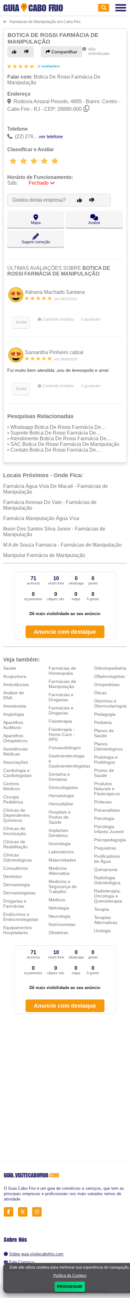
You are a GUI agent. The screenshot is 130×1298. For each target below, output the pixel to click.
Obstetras (58, 932)
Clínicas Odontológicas (17, 857)
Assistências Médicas (15, 751)
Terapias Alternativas (105, 920)
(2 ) (48, 66)
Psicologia (104, 818)
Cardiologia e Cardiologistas (17, 773)
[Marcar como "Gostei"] (15, 52)
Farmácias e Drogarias (61, 697)
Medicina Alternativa (59, 871)
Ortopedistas (107, 684)
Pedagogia (104, 714)
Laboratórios (61, 851)
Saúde (9, 668)
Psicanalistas (107, 810)
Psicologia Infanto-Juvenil (108, 829)
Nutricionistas (62, 924)
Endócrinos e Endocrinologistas (20, 917)
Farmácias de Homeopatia (62, 671)
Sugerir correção (35, 242)
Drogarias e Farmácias (15, 903)
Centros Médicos (11, 786)
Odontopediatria (110, 668)
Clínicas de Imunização (14, 831)
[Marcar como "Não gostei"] (27, 52)
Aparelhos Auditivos (13, 725)
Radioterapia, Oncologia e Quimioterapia (108, 896)
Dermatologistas (19, 892)
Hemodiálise (61, 803)
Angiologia (13, 714)
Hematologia (61, 795)
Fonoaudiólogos (65, 747)
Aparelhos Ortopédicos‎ (15, 738)
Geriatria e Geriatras (59, 777)
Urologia (102, 930)
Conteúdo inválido (57, 319)
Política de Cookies (69, 1275)
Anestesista (14, 705)
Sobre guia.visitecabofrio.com (36, 1254)
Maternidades (62, 859)
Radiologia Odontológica (107, 880)
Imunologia (60, 843)
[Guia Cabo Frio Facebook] (10, 1211)
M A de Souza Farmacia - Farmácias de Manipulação (62, 545)
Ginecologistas (63, 787)
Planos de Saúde (104, 733)
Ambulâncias (16, 684)
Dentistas (12, 876)
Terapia (101, 909)
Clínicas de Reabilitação (15, 844)
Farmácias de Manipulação (62, 684)
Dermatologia (16, 884)
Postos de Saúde (104, 773)
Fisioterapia (60, 721)
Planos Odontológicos (108, 746)
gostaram (90, 319)
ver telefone (51, 136)
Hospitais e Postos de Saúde (60, 817)
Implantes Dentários (58, 833)
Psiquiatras (105, 848)
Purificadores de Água (107, 859)
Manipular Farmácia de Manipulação (44, 555)
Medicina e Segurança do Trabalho (63, 886)
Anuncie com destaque (65, 632)
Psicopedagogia (110, 839)
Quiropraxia (105, 869)
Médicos (57, 899)
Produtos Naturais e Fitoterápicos (107, 788)
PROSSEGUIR (69, 1286)
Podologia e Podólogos (106, 760)
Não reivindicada (98, 51)
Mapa (36, 223)
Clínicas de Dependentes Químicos (16, 815)
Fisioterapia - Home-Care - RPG (62, 734)
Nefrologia (59, 907)
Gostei (21, 322)
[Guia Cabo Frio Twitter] (24, 1211)
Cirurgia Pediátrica (13, 799)
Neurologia (59, 916)
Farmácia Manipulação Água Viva (41, 518)
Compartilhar (63, 51)
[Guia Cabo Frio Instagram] (38, 1211)
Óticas (100, 692)
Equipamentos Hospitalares (17, 930)
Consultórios (15, 868)
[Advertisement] (65, 1088)
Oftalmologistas (109, 676)
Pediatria (103, 722)
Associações (15, 762)
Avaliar (94, 223)
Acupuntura (14, 676)
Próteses (103, 801)
